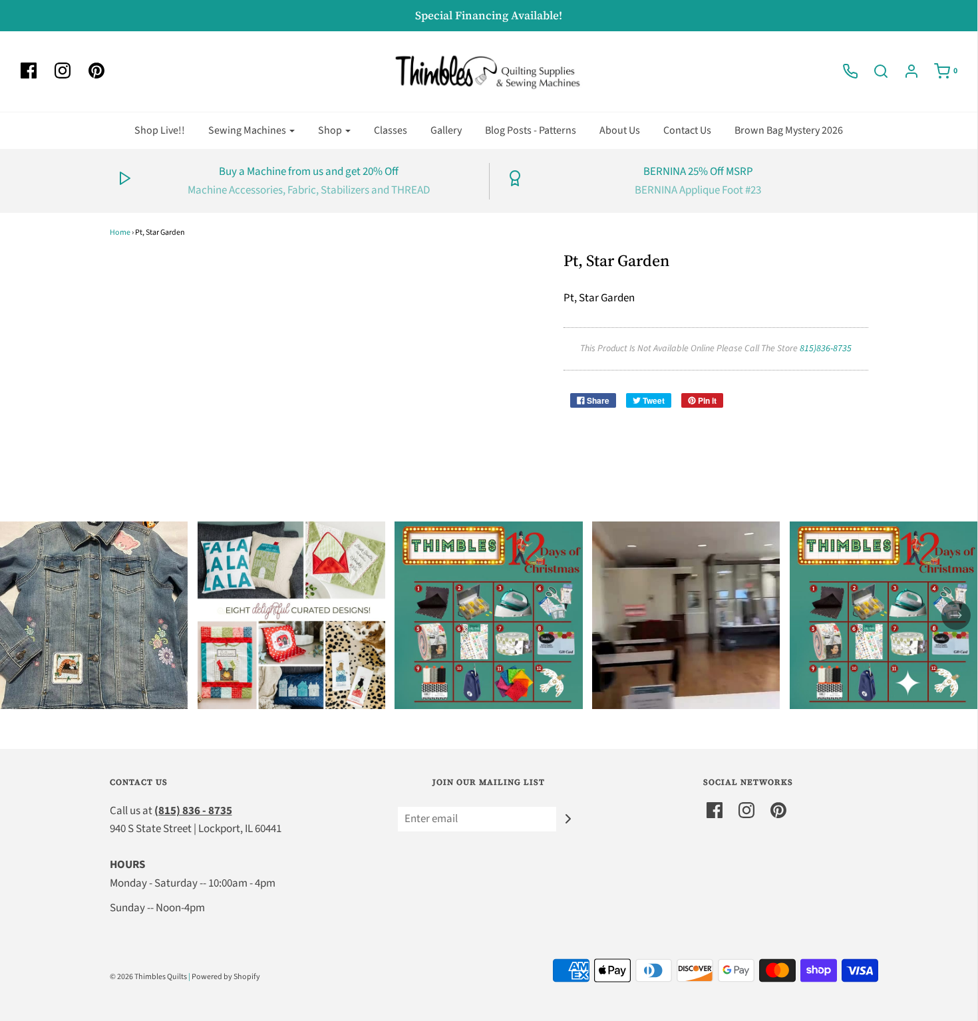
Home (120, 232)
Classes (390, 130)
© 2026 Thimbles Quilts (148, 976)
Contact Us (687, 130)
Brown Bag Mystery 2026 (788, 130)
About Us (619, 130)
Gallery (446, 130)
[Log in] (904, 71)
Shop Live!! (159, 130)
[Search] (874, 71)
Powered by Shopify (226, 976)
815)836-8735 (826, 348)
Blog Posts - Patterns (530, 130)
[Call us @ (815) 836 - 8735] (843, 71)
